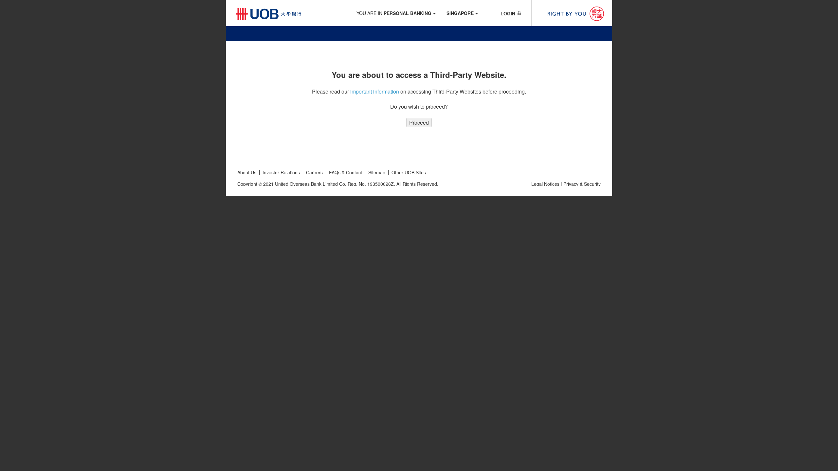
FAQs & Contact (345, 172)
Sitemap (376, 172)
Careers (314, 172)
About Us (246, 172)
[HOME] (419, 31)
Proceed (419, 122)
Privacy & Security (582, 184)
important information (374, 91)
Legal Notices (545, 184)
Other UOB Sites (409, 172)
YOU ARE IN (393, 13)
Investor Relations (281, 172)
